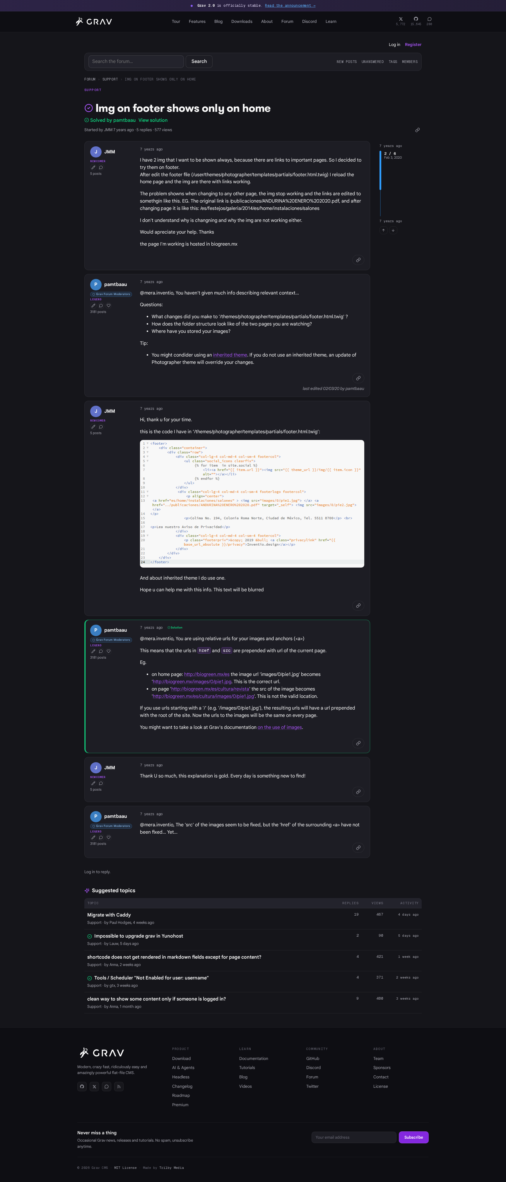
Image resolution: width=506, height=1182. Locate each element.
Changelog (182, 1086)
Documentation (253, 1058)
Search (199, 61)
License (380, 1086)
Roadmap (181, 1095)
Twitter (312, 1086)
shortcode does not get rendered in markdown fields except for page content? (174, 957)
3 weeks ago (407, 998)
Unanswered (373, 61)
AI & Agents (183, 1067)
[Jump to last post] (393, 230)
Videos (245, 1086)
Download (181, 1058)
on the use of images (280, 727)
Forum (287, 21)
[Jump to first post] (384, 230)
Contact (381, 1077)
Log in (394, 44)
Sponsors (382, 1067)
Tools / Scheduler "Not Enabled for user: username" (151, 978)
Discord (309, 21)
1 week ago (408, 957)
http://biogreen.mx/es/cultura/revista (210, 689)
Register (413, 44)
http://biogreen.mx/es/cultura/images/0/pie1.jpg (203, 696)
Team (378, 1058)
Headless (180, 1077)
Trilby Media (171, 1168)
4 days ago (408, 914)
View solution (153, 120)
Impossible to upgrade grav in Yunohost (138, 936)
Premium (180, 1104)
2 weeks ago (407, 977)
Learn (331, 21)
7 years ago (151, 149)
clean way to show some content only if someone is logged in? (156, 999)
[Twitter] (94, 1086)
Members (410, 61)
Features (197, 21)
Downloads (241, 21)
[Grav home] (93, 21)
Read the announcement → (290, 5)
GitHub (312, 1058)
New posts (347, 61)
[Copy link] (417, 130)
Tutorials (247, 1067)
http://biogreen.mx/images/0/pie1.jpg (192, 682)
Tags (393, 61)
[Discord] (106, 1086)
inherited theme (230, 355)
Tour (176, 21)
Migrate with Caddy (109, 915)
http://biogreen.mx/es (207, 674)
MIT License (125, 1168)
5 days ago (408, 935)
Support (110, 79)
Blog (218, 21)
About (267, 21)
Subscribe (413, 1137)
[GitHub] (82, 1086)
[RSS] (119, 1086)
